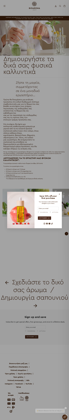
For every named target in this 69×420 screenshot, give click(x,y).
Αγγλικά (55, 212)
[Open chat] (64, 417)
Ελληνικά (44, 212)
